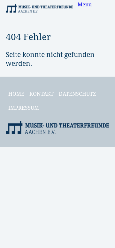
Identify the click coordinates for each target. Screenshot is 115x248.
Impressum (23, 107)
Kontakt (41, 93)
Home (16, 93)
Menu (85, 4)
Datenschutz (77, 93)
